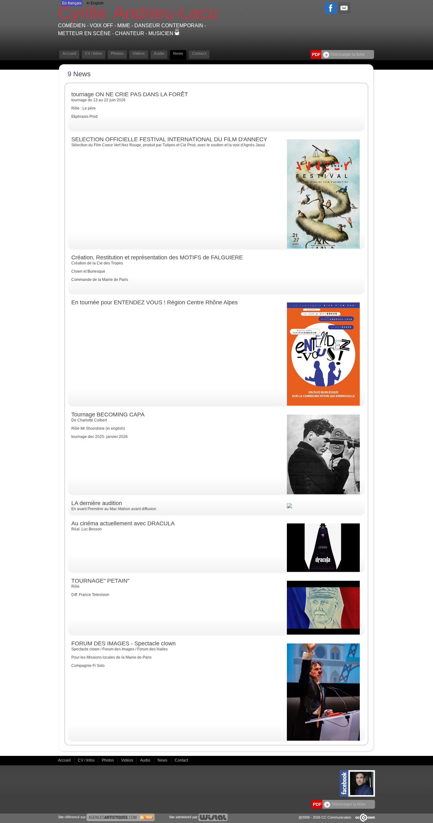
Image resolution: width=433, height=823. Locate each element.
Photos (108, 760)
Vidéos (127, 760)
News (163, 760)
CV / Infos (86, 760)
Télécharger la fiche (347, 54)
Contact (181, 760)
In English (95, 3)
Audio (145, 760)
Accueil (65, 760)
